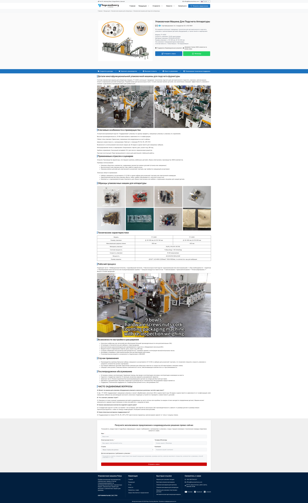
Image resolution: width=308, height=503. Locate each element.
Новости (169, 6)
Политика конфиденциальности (167, 501)
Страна (103, 446)
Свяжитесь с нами (133, 490)
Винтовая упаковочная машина (165, 482)
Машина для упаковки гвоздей (165, 479)
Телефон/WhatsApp (161, 440)
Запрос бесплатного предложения (138, 492)
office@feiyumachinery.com (191, 1)
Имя (102, 433)
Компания (158, 446)
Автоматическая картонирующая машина (168, 494)
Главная (132, 6)
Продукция (143, 6)
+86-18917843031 (191, 479)
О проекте (156, 6)
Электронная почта (107, 440)
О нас (129, 484)
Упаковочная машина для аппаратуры (121, 11)
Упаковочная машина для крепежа (166, 484)
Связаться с (182, 6)
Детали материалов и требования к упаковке (115, 453)
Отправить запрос (154, 464)
